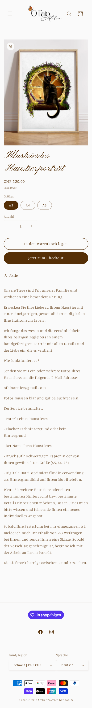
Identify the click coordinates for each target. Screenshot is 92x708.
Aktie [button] (13, 275)
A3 (44, 205)
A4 (28, 205)
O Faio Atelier (38, 700)
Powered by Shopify (60, 700)
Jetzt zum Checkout (46, 258)
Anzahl (9, 216)
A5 (11, 205)
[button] (9, 13)
